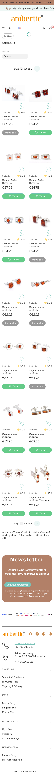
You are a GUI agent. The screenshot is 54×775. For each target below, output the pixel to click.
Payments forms (10, 682)
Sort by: (5, 51)
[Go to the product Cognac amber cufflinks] (13, 283)
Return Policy (9, 703)
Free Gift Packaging (12, 760)
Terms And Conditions (13, 677)
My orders (7, 729)
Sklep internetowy (25, 771)
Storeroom (7, 734)
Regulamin (35, 591)
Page (16, 68)
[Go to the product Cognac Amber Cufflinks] (13, 93)
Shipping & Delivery (12, 686)
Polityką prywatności (35, 596)
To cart (42, 132)
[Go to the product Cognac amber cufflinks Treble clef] (40, 474)
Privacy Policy (9, 755)
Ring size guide (10, 707)
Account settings (10, 738)
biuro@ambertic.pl (25, 643)
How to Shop (8, 712)
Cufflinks (6, 112)
